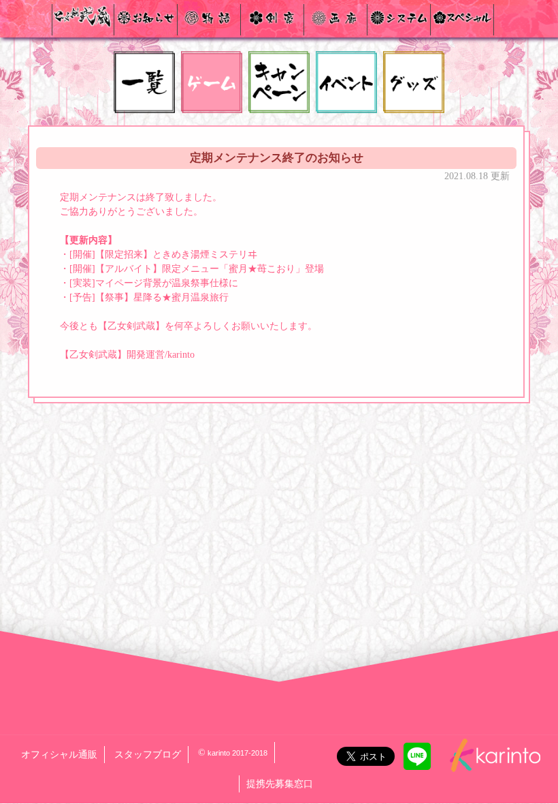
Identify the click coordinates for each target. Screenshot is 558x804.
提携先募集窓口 (279, 784)
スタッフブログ (147, 754)
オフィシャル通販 (59, 754)
